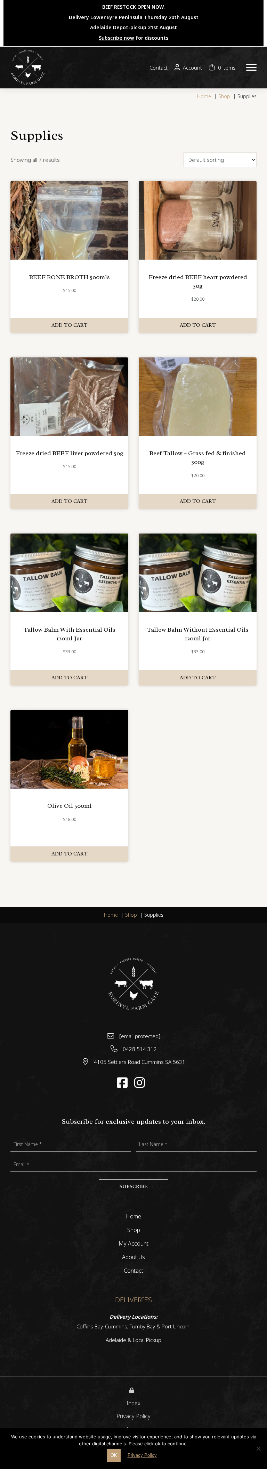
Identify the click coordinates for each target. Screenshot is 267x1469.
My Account (133, 1244)
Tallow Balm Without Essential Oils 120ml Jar (198, 634)
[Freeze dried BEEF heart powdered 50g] (198, 219)
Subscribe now (116, 37)
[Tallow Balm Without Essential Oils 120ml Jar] (198, 572)
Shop (133, 1230)
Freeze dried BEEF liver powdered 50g (69, 453)
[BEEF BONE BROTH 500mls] (69, 219)
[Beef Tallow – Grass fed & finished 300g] (198, 396)
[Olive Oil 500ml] (69, 748)
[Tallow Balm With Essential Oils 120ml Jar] (69, 572)
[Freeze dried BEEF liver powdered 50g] (69, 396)
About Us (133, 1257)
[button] (251, 68)
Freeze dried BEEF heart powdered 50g (197, 281)
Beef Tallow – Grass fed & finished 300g (197, 457)
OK (114, 1455)
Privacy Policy (133, 1416)
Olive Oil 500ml (69, 805)
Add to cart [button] (69, 325)
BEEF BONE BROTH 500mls (69, 277)
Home (133, 1217)
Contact (133, 1271)
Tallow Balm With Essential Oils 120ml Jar (69, 634)
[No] (258, 1448)
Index (133, 1403)
